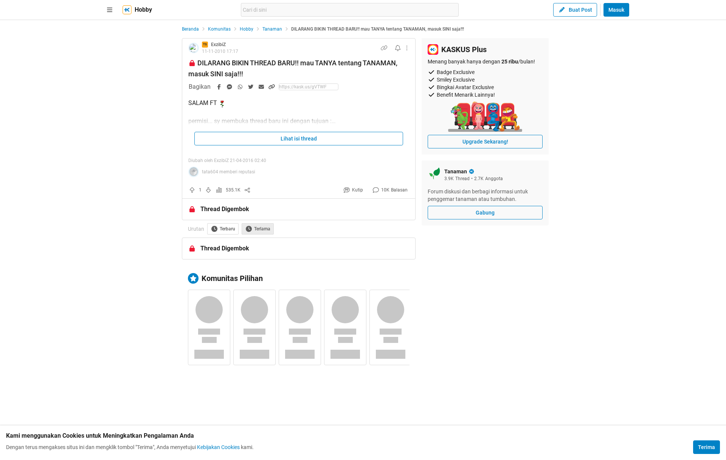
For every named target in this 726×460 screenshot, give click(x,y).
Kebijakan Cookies (218, 447)
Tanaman (272, 29)
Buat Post (580, 10)
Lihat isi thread (299, 139)
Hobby (246, 29)
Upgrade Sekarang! (485, 142)
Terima (706, 447)
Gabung (485, 213)
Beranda (190, 29)
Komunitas (219, 29)
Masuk (616, 10)
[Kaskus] (127, 9)
